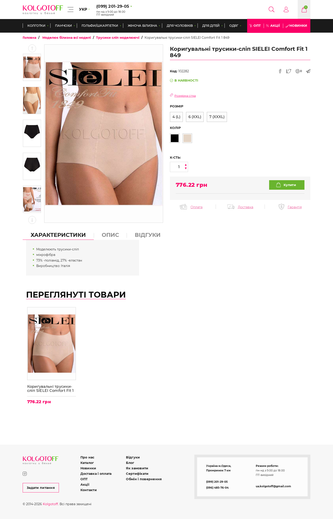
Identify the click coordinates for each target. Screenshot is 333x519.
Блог (130, 463)
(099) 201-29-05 (217, 481)
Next (32, 220)
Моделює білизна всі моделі (66, 38)
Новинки (298, 26)
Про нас (87, 457)
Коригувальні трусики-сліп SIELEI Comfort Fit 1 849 (50, 389)
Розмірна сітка (185, 95)
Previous (32, 48)
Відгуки (133, 457)
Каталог (87, 463)
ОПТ (257, 26)
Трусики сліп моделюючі (117, 38)
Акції (275, 26)
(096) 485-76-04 (217, 487)
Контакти (88, 490)
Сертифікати (137, 474)
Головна (29, 38)
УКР (83, 9)
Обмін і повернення (144, 479)
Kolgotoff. (51, 504)
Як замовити (137, 468)
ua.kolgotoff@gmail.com (273, 486)
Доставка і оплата (96, 474)
